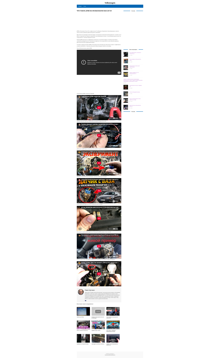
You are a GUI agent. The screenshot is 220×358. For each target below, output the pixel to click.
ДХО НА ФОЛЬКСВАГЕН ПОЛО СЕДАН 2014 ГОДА (135, 99)
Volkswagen (110, 3)
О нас (85, 6)
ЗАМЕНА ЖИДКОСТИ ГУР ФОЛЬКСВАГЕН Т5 (134, 73)
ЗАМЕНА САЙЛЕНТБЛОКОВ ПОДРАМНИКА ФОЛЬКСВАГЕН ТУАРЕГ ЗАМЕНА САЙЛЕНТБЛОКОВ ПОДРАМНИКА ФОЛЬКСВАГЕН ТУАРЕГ (132, 80)
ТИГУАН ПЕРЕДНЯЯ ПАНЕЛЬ (134, 92)
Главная (79, 6)
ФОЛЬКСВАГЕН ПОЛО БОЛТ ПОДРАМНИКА (134, 66)
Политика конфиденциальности (110, 354)
